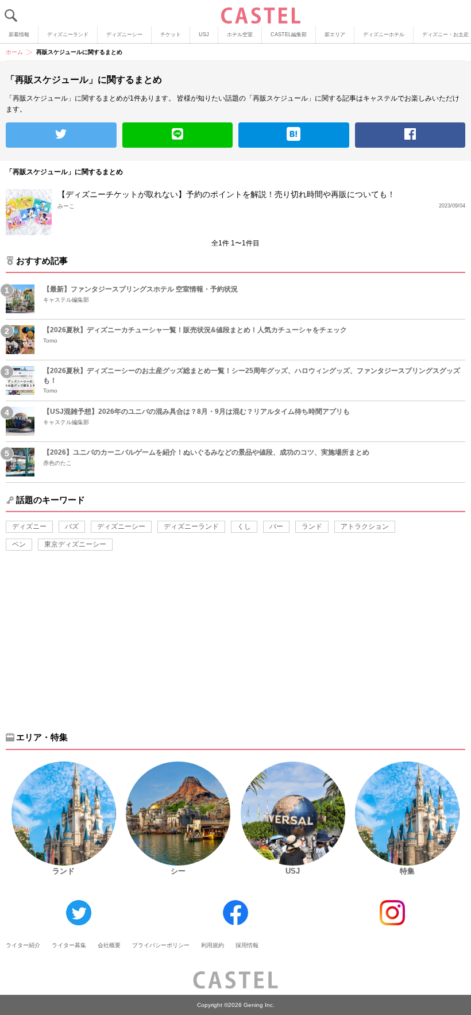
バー (276, 526)
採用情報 (246, 945)
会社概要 (109, 945)
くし (244, 526)
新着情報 (19, 34)
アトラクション (365, 526)
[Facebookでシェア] (410, 135)
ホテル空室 (240, 34)
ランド (312, 526)
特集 (407, 871)
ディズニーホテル (383, 34)
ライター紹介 (23, 945)
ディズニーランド (67, 34)
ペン (19, 544)
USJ (204, 34)
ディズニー (29, 526)
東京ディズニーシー (75, 544)
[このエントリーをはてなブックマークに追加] (293, 135)
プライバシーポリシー (161, 945)
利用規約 (212, 945)
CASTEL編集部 (289, 34)
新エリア (335, 34)
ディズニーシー (124, 34)
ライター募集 (69, 945)
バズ (72, 526)
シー (178, 871)
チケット (170, 34)
